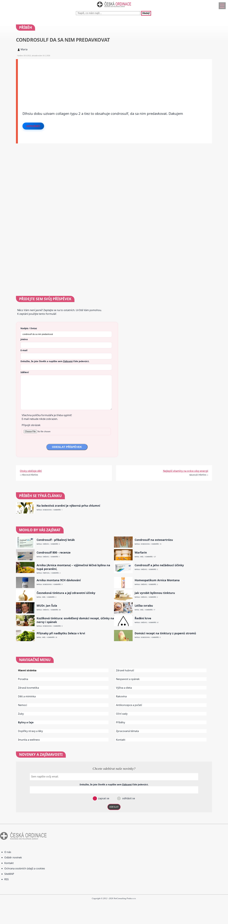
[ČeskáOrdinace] (114, 8)
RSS (6, 879)
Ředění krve (143, 618)
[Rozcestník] (222, 5)
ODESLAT (114, 807)
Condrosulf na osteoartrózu (154, 540)
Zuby (21, 713)
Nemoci (22, 705)
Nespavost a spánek (128, 679)
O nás (7, 852)
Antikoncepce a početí (129, 705)
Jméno (24, 339)
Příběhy (120, 722)
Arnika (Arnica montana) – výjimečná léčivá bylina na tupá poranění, (73, 567)
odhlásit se (128, 798)
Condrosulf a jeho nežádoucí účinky (159, 565)
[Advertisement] (111, 80)
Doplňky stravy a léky (30, 731)
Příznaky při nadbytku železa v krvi (61, 633)
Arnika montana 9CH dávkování (59, 580)
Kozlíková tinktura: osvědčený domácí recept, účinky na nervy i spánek (75, 620)
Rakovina (121, 696)
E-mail (23, 350)
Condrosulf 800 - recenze (54, 552)
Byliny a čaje (26, 722)
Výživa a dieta (124, 687)
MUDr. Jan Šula (47, 605)
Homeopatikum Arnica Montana (157, 580)
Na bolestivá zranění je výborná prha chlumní (68, 505)
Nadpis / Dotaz (28, 328)
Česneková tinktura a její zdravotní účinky (66, 593)
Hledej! (146, 13)
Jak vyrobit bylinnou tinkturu (155, 593)
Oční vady (121, 713)
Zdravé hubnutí (125, 670)
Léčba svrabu (144, 605)
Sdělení (24, 372)
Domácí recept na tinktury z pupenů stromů (165, 633)
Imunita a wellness (29, 739)
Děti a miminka (27, 696)
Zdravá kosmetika (28, 687)
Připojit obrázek (31, 425)
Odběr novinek (13, 857)
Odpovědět (33, 126)
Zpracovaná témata (127, 731)
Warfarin (141, 552)
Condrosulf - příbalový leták (56, 540)
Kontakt (120, 739)
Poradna (23, 679)
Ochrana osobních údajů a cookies (24, 868)
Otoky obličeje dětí (31, 471)
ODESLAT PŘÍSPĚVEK (67, 446)
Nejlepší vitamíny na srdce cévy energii (185, 471)
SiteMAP (9, 874)
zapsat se (103, 798)
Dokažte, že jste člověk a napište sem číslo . (54, 361)
